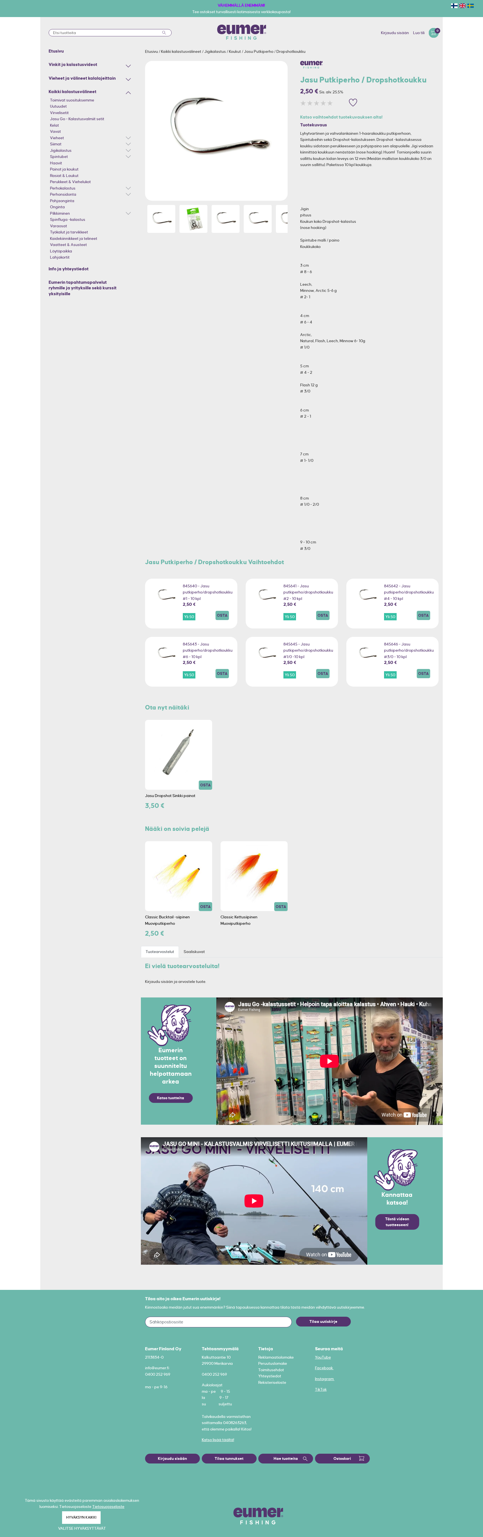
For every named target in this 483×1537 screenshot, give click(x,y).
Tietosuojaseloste (108, 1506)
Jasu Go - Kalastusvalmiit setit (77, 119)
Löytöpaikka (61, 251)
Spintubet (59, 156)
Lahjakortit (60, 257)
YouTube (323, 1357)
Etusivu (152, 51)
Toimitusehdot (271, 1370)
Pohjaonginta (62, 200)
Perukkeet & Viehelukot (70, 181)
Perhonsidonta (63, 194)
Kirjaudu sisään (395, 32)
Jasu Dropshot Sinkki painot (170, 795)
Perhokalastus (62, 188)
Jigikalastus (61, 150)
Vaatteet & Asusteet (68, 244)
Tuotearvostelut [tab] (160, 951)
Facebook (324, 1368)
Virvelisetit (59, 112)
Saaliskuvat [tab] (194, 951)
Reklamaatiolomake (276, 1357)
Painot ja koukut (64, 169)
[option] (216, 131)
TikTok (321, 1389)
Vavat (55, 131)
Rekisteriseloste (272, 1382)
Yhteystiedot (269, 1376)
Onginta (57, 207)
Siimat (55, 144)
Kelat (54, 125)
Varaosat (58, 226)
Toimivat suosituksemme (72, 100)
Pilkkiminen (60, 213)
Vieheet (57, 138)
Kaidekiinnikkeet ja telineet (73, 238)
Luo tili (419, 32)
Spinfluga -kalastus (67, 219)
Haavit (56, 163)
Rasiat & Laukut (64, 175)
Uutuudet (58, 106)
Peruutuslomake (272, 1363)
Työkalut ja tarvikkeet (69, 232)
